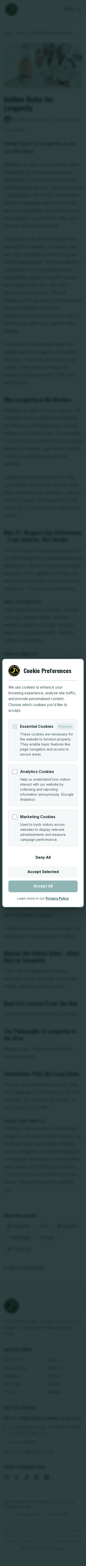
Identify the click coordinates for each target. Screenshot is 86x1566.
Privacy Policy (57, 898)
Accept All (43, 886)
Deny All (43, 857)
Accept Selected (43, 872)
